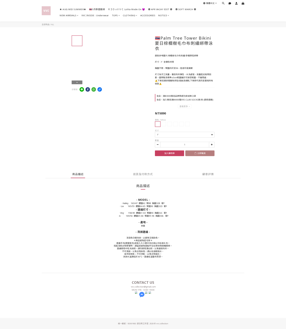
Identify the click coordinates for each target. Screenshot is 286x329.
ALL (52, 24)
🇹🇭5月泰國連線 (97, 9)
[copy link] (99, 89)
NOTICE (162, 15)
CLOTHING (129, 15)
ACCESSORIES (147, 15)
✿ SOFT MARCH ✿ (185, 9)
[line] (82, 89)
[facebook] (88, 89)
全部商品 (45, 24)
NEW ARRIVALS (68, 15)
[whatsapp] (93, 89)
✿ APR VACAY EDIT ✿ (160, 9)
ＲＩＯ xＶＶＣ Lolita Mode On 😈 (126, 9)
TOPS (115, 15)
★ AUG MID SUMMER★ (73, 9)
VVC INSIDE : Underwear (95, 15)
